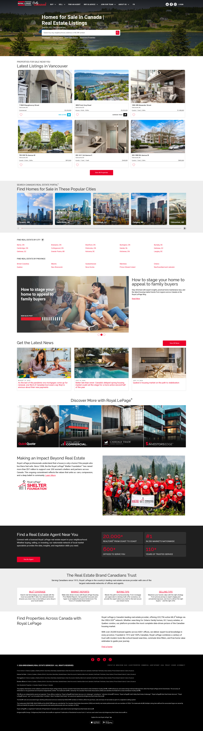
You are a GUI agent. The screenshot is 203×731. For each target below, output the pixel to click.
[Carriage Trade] (123, 426)
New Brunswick (57, 267)
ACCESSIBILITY (181, 665)
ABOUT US (123, 4)
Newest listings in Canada (45, 685)
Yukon (126, 671)
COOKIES (173, 665)
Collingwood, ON (57, 248)
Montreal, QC (101, 222)
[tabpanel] (101, 304)
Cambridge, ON (22, 248)
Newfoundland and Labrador (164, 267)
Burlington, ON (125, 245)
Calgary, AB (138, 222)
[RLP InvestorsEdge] (165, 426)
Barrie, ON (20, 245)
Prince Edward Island (127, 267)
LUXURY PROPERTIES (134, 665)
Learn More (50, 475)
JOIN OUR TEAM (107, 4)
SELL (61, 4)
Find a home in (21, 671)
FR (134, 4)
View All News (174, 343)
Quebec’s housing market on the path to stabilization (156, 382)
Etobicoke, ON (90, 248)
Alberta (53, 264)
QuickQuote (46, 38)
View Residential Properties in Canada (27, 685)
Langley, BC (158, 251)
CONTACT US (111, 665)
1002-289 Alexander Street (141, 105)
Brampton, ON (56, 245)
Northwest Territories (98, 671)
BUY (51, 4)
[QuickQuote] (38, 426)
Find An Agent (28, 559)
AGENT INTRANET (155, 665)
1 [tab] (99, 335)
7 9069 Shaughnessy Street (29, 105)
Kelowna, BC (90, 251)
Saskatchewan (90, 264)
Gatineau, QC (158, 248)
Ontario (156, 264)
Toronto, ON (24, 222)
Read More (136, 296)
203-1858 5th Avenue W (140, 155)
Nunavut (131, 671)
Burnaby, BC (158, 245)
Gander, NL (124, 248)
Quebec (20, 267)
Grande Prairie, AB (57, 251)
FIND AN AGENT (74, 4)
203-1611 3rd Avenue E (83, 155)
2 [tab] (101, 335)
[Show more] (42, 239)
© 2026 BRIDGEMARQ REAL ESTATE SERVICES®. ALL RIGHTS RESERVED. (45, 665)
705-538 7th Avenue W (27, 155)
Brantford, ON (90, 245)
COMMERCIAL (145, 665)
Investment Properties (87, 38)
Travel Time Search (71, 38)
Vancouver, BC (63, 222)
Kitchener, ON (125, 251)
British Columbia (23, 264)
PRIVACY (167, 665)
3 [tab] (104, 335)
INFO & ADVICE (89, 4)
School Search (58, 38)
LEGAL (162, 665)
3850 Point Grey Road (83, 105)
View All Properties (101, 172)
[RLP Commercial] (80, 426)
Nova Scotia (89, 267)
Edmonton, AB (177, 222)
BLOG (125, 665)
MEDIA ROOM (119, 665)
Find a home (107, 646)
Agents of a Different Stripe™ (152, 281)
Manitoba (123, 264)
